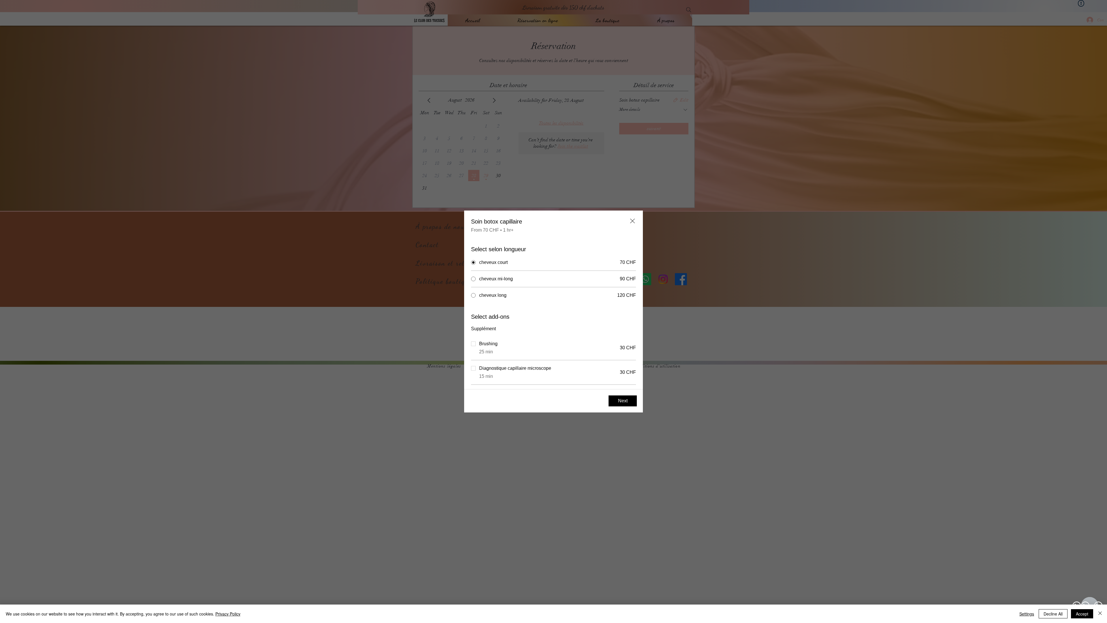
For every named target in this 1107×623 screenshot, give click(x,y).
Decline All (1053, 614)
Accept (1082, 614)
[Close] (1100, 613)
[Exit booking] (632, 220)
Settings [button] (1026, 614)
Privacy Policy (227, 614)
